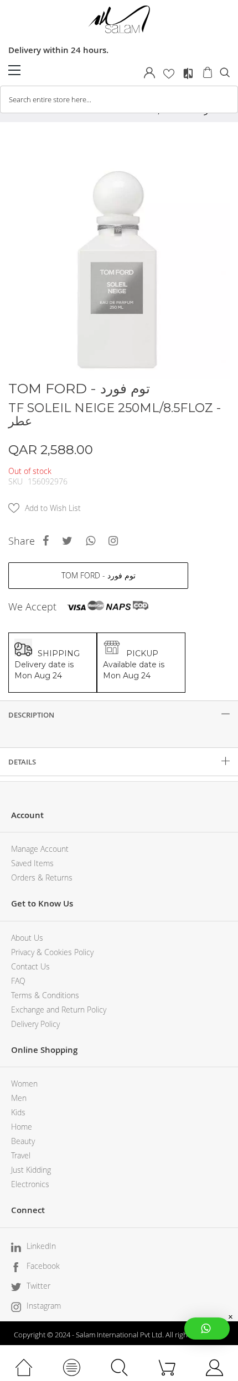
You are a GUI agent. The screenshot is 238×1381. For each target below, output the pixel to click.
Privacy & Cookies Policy (52, 952)
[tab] (119, 714)
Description (31, 715)
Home (21, 1126)
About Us (27, 937)
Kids (18, 1112)
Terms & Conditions (45, 995)
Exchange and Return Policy (58, 1009)
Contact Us (30, 966)
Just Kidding (31, 1169)
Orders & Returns (42, 877)
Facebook (43, 1266)
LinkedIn (41, 1246)
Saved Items (32, 863)
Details (22, 762)
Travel (20, 1155)
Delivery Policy (35, 1024)
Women (24, 1083)
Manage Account (40, 849)
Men (19, 1098)
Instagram (44, 1305)
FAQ (18, 981)
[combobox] (119, 99)
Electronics (30, 1184)
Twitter (38, 1285)
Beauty (23, 1141)
